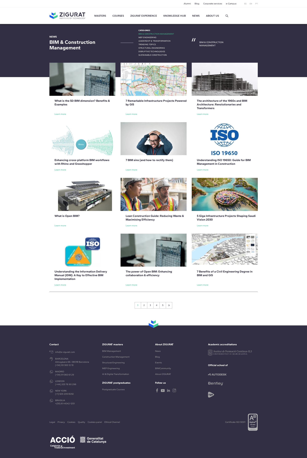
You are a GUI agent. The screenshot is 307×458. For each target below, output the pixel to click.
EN (251, 4)
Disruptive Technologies (151, 51)
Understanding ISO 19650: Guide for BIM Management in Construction (224, 162)
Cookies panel (95, 422)
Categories (144, 30)
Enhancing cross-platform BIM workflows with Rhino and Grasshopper (82, 162)
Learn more (60, 114)
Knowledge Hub (174, 15)
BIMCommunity (163, 368)
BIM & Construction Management (156, 34)
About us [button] (212, 15)
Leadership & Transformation (154, 41)
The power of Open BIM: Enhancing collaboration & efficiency (149, 273)
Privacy (61, 422)
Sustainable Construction (152, 55)
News (158, 351)
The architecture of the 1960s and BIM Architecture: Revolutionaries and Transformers (222, 104)
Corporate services (212, 3)
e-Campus (231, 3)
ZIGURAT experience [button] (143, 15)
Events (158, 362)
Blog (197, 3)
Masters (100, 15)
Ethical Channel (112, 422)
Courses (118, 15)
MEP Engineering (147, 37)
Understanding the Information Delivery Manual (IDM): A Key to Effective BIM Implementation (81, 275)
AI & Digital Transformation (115, 374)
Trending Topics (147, 44)
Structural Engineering (151, 48)
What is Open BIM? (67, 216)
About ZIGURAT (163, 374)
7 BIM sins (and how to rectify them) (149, 160)
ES (245, 4)
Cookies (71, 422)
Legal (52, 422)
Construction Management (116, 356)
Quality (81, 422)
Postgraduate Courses (113, 389)
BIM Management (111, 351)
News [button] (196, 15)
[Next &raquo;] (169, 305)
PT (256, 4)
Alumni (187, 3)
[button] (226, 15)
